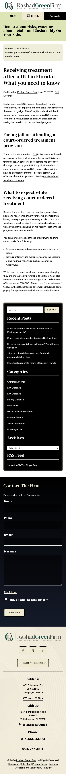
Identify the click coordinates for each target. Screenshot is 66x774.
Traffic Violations (16, 423)
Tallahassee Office (34, 725)
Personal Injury (15, 417)
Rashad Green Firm (27, 92)
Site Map (26, 763)
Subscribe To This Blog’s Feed (22, 465)
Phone (8, 518)
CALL (56, 15)
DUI (35, 154)
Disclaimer (10, 592)
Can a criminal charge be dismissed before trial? (32, 337)
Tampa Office (34, 698)
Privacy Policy (39, 763)
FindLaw (47, 767)
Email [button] (35, 15)
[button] (11, 15)
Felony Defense (15, 399)
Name (8, 501)
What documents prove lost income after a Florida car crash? (29, 330)
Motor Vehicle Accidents (20, 411)
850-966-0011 (33, 749)
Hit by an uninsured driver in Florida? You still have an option (33, 345)
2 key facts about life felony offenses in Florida (31, 362)
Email (9, 534)
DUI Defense (14, 387)
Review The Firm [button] (33, 662)
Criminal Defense (16, 381)
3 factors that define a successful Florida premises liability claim (28, 355)
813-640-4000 (33, 739)
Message (10, 551)
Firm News (12, 405)
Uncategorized (15, 429)
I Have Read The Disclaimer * (28, 600)
